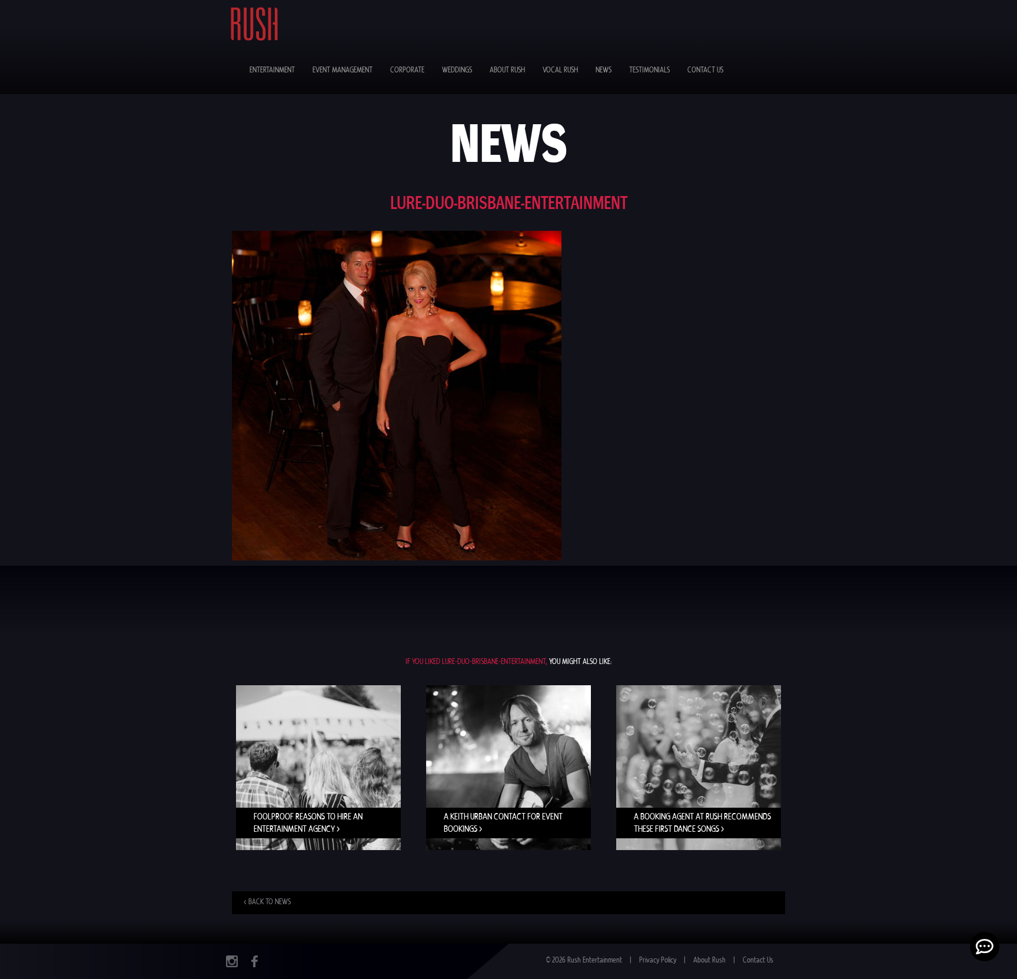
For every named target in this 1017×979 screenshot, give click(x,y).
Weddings (457, 70)
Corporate (407, 70)
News (603, 70)
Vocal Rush (560, 70)
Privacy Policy (657, 960)
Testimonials (649, 70)
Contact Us (705, 70)
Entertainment (272, 70)
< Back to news (267, 902)
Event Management (343, 70)
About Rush (507, 70)
